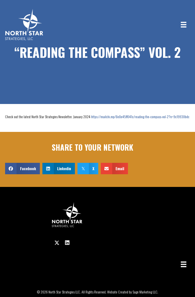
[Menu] (183, 24)
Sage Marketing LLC (145, 291)
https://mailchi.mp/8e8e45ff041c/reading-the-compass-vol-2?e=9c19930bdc (140, 116)
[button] (57, 243)
